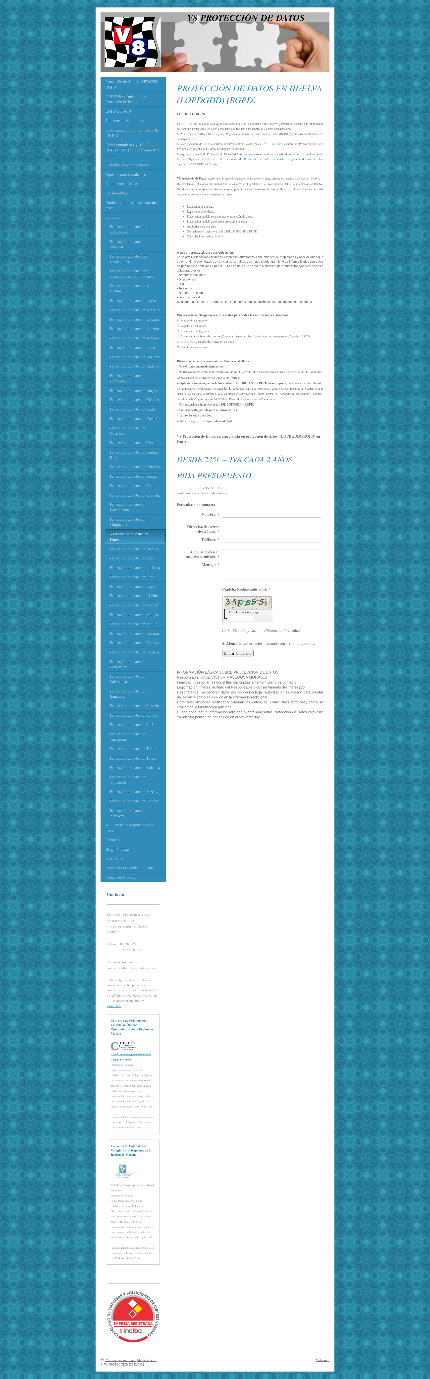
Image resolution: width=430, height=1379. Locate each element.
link (257, 717)
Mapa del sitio (147, 1360)
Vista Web (322, 1360)
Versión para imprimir (120, 1360)
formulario (114, 1006)
